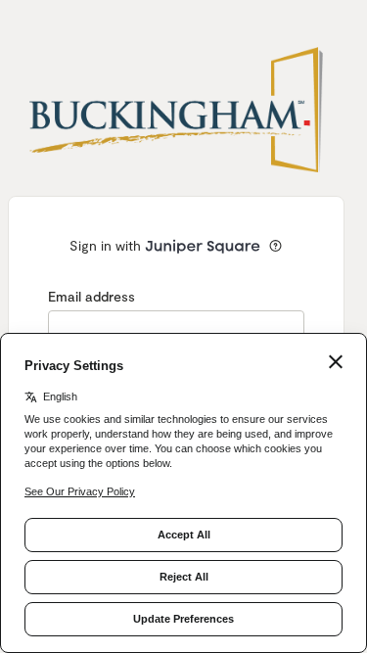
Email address (91, 296)
